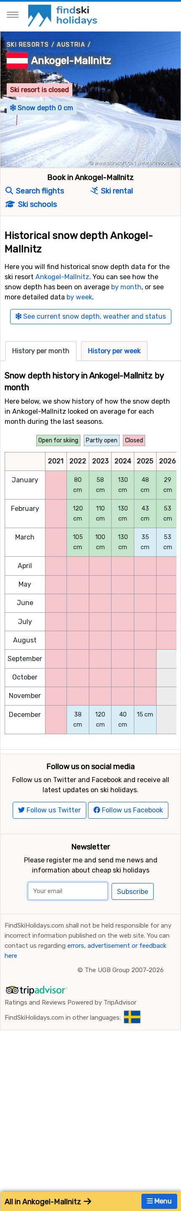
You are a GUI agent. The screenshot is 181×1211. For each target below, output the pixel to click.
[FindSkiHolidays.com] (63, 15)
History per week (114, 351)
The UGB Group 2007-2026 (124, 970)
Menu (162, 1201)
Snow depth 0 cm (44, 108)
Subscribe (132, 892)
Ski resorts (28, 44)
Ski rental (116, 191)
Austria (71, 44)
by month (126, 287)
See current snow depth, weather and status (93, 316)
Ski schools (36, 204)
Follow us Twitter (53, 810)
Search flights (39, 191)
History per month (40, 351)
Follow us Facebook (131, 810)
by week (79, 297)
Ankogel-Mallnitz (71, 60)
